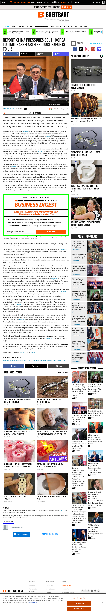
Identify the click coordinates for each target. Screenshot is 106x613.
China (29, 360)
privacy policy (32, 237)
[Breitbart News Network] (73, 43)
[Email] (20, 232)
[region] (53, 603)
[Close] (102, 603)
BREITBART (57, 15)
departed (22, 319)
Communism (35, 360)
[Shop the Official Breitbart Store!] (95, 43)
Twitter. (32, 352)
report (40, 151)
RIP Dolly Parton (18, 26)
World (70, 2)
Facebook (23, 352)
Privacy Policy (50, 585)
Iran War (29, 26)
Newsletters (25, 2)
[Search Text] (93, 2)
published (64, 249)
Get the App (65, 589)
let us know (62, 510)
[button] (5, 2)
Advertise (49, 593)
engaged (18, 304)
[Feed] (98, 590)
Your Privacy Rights (78, 598)
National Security (15, 360)
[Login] (98, 2)
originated (54, 278)
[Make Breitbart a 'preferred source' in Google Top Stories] (59, 109)
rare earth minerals (46, 360)
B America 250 (36, 2)
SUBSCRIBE (51, 231)
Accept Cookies (79, 609)
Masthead (32, 581)
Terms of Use (50, 581)
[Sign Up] (66, 7)
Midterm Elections (70, 26)
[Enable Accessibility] (103, 2)
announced (63, 291)
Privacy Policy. (32, 602)
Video (77, 2)
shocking (49, 338)
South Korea (57, 360)
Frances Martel (9, 108)
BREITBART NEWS (15, 591)
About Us (32, 585)
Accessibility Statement (33, 590)
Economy (64, 2)
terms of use (24, 237)
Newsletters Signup (68, 593)
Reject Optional (79, 603)
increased (25, 131)
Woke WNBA (83, 26)
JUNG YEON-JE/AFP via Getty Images (58, 105)
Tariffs (63, 360)
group (48, 136)
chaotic (13, 166)
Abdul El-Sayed (56, 26)
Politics (23, 360)
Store (64, 581)
